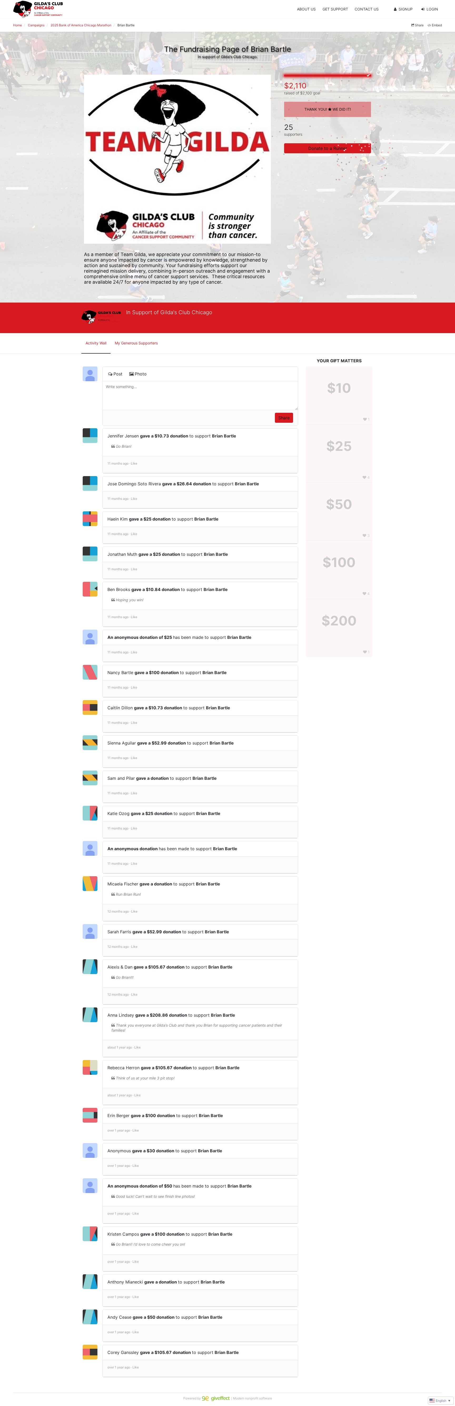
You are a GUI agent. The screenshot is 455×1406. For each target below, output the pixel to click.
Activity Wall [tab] (96, 343)
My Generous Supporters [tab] (136, 343)
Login (432, 9)
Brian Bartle (224, 436)
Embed (437, 25)
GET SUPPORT (335, 9)
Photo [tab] (141, 373)
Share (419, 25)
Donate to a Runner (327, 148)
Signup (406, 9)
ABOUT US (306, 9)
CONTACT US (367, 9)
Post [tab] (117, 373)
